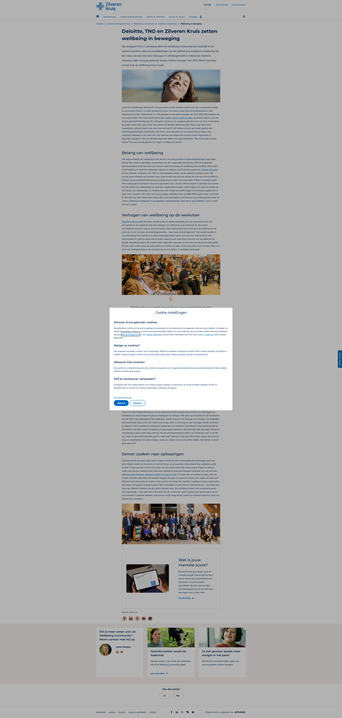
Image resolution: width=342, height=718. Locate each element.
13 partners (208, 334)
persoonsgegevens (130, 334)
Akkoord (121, 403)
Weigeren (137, 403)
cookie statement (154, 334)
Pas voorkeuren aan (123, 397)
